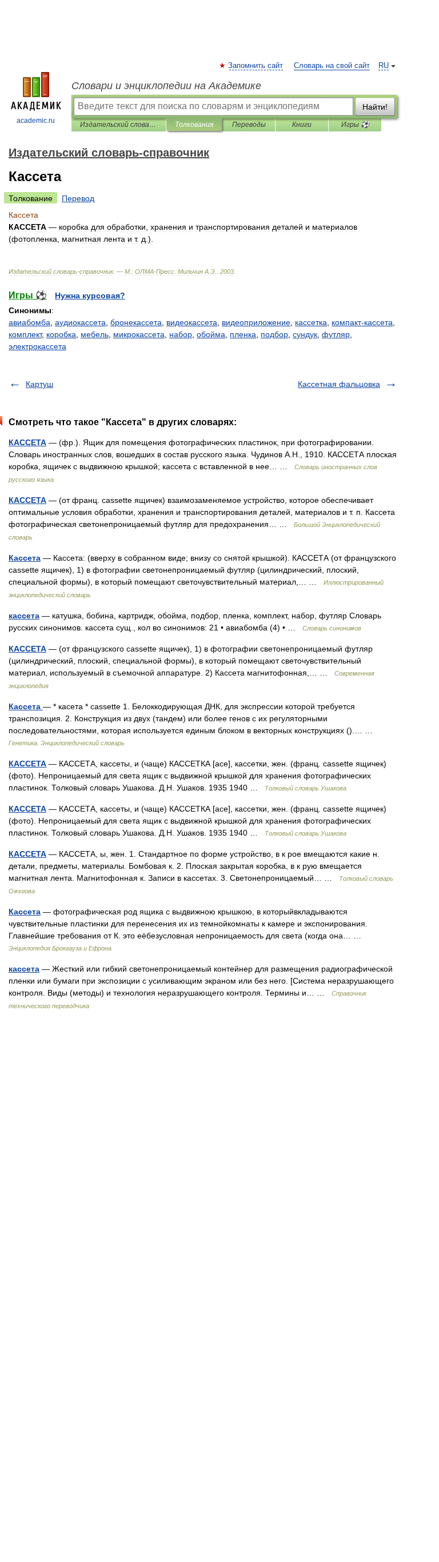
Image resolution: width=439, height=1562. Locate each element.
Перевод (78, 198)
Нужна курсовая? (90, 295)
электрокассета (37, 346)
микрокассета (139, 334)
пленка (243, 334)
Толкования (194, 125)
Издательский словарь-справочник (118, 125)
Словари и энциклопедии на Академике (166, 85)
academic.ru (36, 121)
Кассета (25, 557)
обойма (211, 334)
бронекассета (136, 322)
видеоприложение (256, 322)
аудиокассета (80, 322)
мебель (95, 334)
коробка (61, 334)
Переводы (249, 125)
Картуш (39, 384)
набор (180, 334)
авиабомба (29, 322)
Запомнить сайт (256, 66)
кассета (24, 615)
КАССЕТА (27, 442)
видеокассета (191, 322)
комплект (25, 334)
